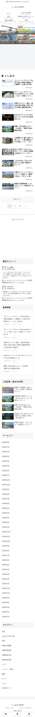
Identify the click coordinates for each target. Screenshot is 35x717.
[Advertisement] (17, 56)
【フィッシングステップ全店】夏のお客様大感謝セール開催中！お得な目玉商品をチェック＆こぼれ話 (17, 319)
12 (20, 206)
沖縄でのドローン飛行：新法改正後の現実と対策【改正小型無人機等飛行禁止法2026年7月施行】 (17, 345)
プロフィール (9, 708)
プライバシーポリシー (26, 708)
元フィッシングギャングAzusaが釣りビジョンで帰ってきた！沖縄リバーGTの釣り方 (17, 332)
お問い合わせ (17, 710)
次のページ (17, 199)
